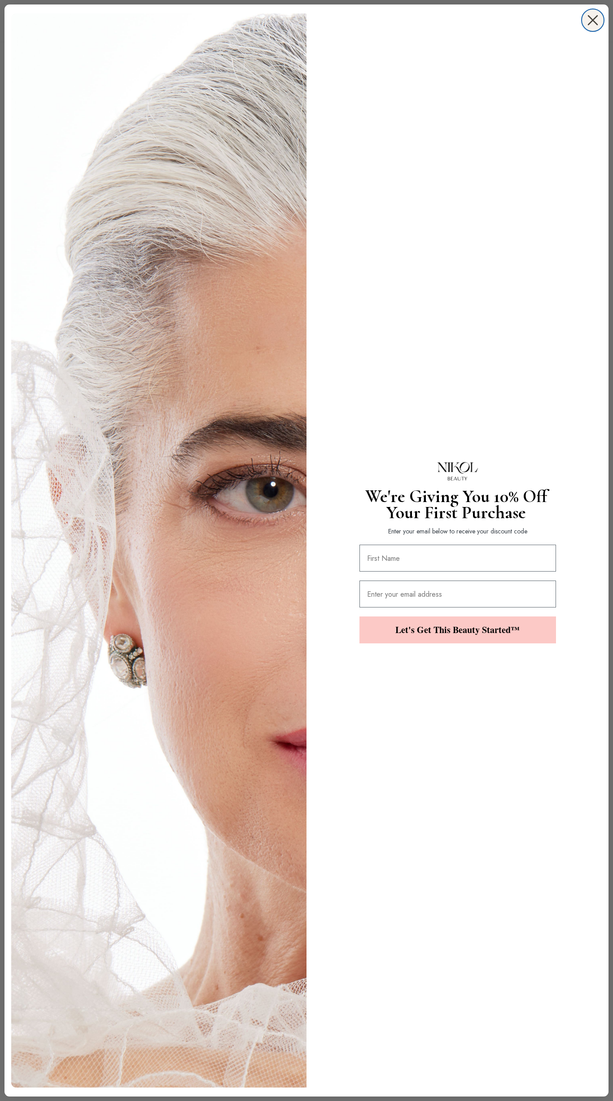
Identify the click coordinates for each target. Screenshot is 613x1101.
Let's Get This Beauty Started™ (457, 629)
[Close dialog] (593, 20)
